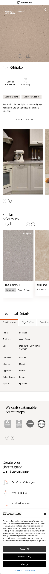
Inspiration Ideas (21, 503)
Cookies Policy (18, 570)
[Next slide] (33, 224)
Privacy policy (30, 570)
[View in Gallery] (23, 162)
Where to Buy (19, 493)
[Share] (45, 9)
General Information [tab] (10, 83)
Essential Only (24, 556)
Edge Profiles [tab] (27, 322)
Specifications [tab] (9, 322)
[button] (45, 513)
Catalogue (18, 11)
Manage (24, 564)
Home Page (9, 11)
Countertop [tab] (25, 85)
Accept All (24, 549)
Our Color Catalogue (23, 482)
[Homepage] (24, 2)
